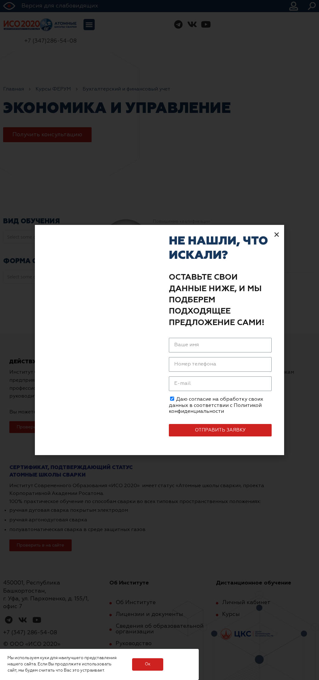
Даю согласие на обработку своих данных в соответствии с (216, 405)
